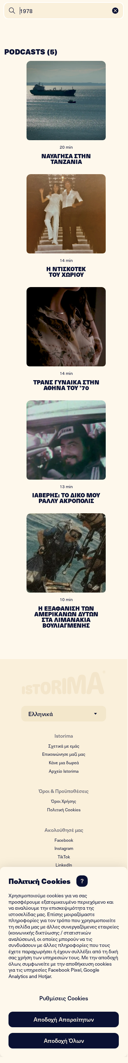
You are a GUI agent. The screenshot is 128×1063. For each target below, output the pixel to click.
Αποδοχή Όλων (64, 1040)
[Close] (115, 10)
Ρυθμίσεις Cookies (63, 998)
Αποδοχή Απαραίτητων (64, 1019)
